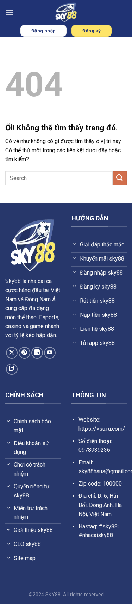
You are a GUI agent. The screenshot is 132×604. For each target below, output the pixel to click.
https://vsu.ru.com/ (101, 428)
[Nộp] (120, 178)
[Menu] (9, 12)
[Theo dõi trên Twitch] (12, 369)
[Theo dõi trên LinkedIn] (37, 353)
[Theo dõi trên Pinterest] (24, 353)
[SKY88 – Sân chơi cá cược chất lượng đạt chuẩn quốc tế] (66, 12)
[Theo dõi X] (12, 353)
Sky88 (13, 281)
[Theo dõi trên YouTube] (50, 353)
